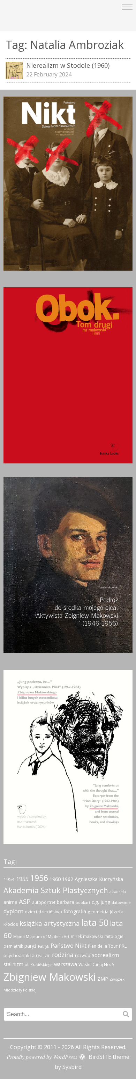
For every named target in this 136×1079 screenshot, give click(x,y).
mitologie (113, 936)
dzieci (31, 911)
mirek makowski (87, 936)
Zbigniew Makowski (49, 977)
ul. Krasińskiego (39, 964)
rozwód (82, 955)
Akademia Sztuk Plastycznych (55, 890)
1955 (22, 879)
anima (10, 902)
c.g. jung (101, 902)
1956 (39, 877)
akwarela (117, 891)
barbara (65, 902)
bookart (83, 902)
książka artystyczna (50, 923)
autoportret (43, 902)
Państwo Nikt (68, 945)
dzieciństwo (50, 912)
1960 (55, 878)
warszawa (65, 964)
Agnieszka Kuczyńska (99, 878)
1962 (67, 879)
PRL (123, 946)
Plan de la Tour (103, 946)
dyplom (13, 911)
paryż (30, 945)
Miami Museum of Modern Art (41, 936)
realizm (43, 955)
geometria (98, 912)
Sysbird (72, 1067)
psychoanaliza (19, 955)
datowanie (121, 902)
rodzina (63, 954)
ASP (25, 901)
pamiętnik (13, 946)
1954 (9, 879)
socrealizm (105, 955)
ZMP (102, 978)
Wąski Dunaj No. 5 (96, 964)
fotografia (74, 911)
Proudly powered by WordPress (42, 1056)
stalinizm (13, 964)
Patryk (43, 946)
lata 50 (94, 922)
